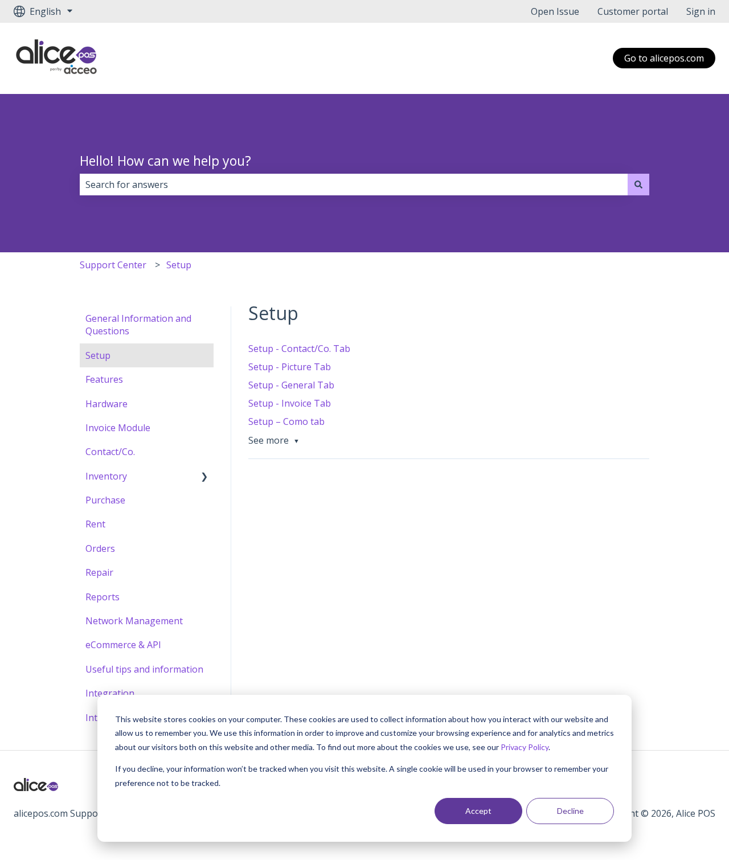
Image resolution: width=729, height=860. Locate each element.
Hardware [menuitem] (106, 404)
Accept (478, 811)
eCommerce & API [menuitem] (123, 644)
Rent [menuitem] (95, 524)
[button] (204, 477)
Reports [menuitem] (102, 597)
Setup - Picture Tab (289, 367)
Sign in (700, 11)
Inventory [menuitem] (106, 476)
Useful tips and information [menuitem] (144, 669)
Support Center (113, 265)
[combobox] (354, 184)
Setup (178, 265)
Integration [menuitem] (109, 693)
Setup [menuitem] (97, 355)
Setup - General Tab (291, 385)
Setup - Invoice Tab (289, 403)
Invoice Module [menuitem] (117, 427)
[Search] (638, 184)
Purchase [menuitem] (105, 500)
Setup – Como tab (286, 421)
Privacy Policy (524, 747)
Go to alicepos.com (664, 58)
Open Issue (555, 11)
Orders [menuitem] (100, 548)
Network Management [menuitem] (134, 621)
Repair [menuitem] (99, 572)
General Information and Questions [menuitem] (138, 324)
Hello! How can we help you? (165, 160)
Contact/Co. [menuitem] (110, 451)
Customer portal (632, 11)
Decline (570, 811)
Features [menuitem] (104, 379)
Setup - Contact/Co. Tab (299, 348)
